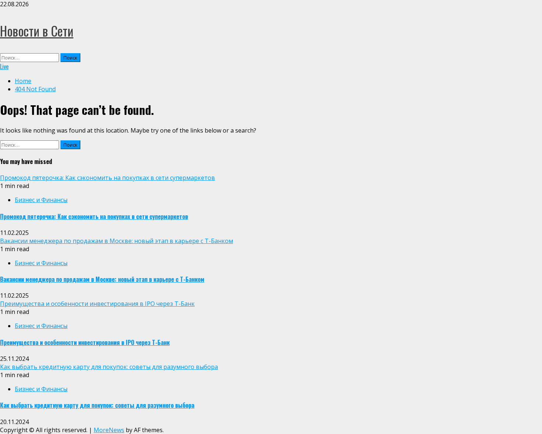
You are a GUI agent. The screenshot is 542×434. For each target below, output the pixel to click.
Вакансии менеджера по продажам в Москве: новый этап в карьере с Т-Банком (116, 241)
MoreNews (109, 430)
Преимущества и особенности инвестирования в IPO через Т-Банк (97, 304)
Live (4, 66)
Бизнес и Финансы (41, 200)
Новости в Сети (36, 30)
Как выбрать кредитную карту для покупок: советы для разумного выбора (109, 367)
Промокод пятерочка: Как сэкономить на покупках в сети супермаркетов (107, 178)
